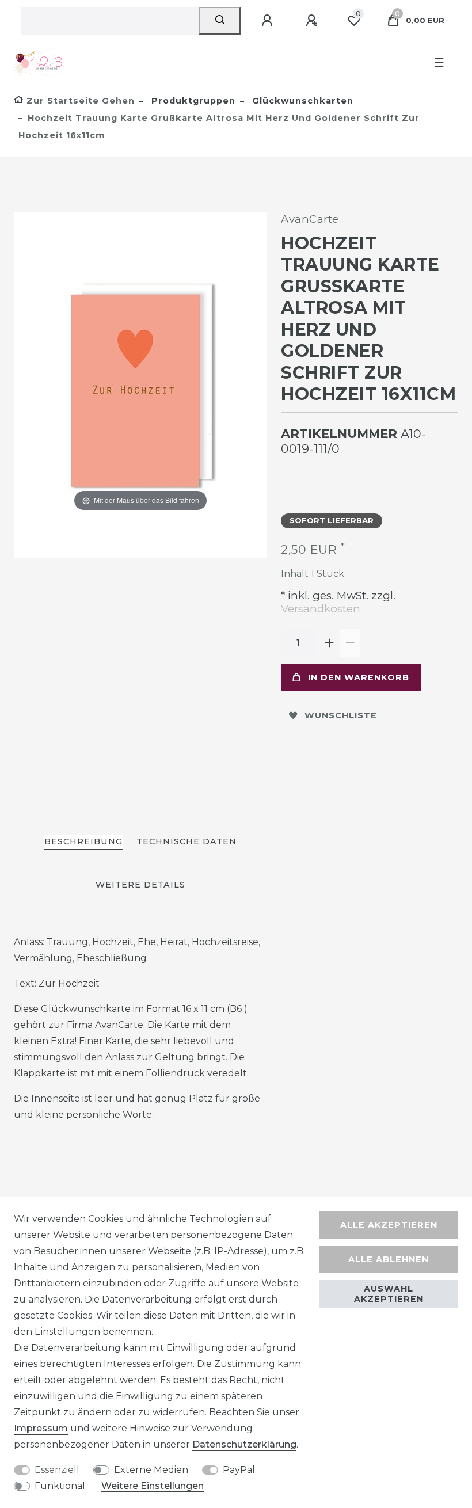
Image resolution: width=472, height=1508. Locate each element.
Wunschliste (340, 715)
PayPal (239, 1469)
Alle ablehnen (388, 1259)
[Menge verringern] (350, 643)
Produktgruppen (192, 101)
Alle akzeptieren (388, 1225)
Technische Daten (186, 841)
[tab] (83, 842)
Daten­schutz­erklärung (244, 1444)
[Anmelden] (269, 21)
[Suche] (220, 21)
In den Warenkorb (358, 677)
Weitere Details (140, 884)
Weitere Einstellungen (152, 1485)
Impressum (41, 1428)
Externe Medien (151, 1469)
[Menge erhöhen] (329, 643)
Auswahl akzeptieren (389, 1294)
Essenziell (57, 1469)
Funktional (60, 1485)
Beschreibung (83, 841)
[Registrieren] (313, 21)
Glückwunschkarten (301, 101)
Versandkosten (320, 608)
